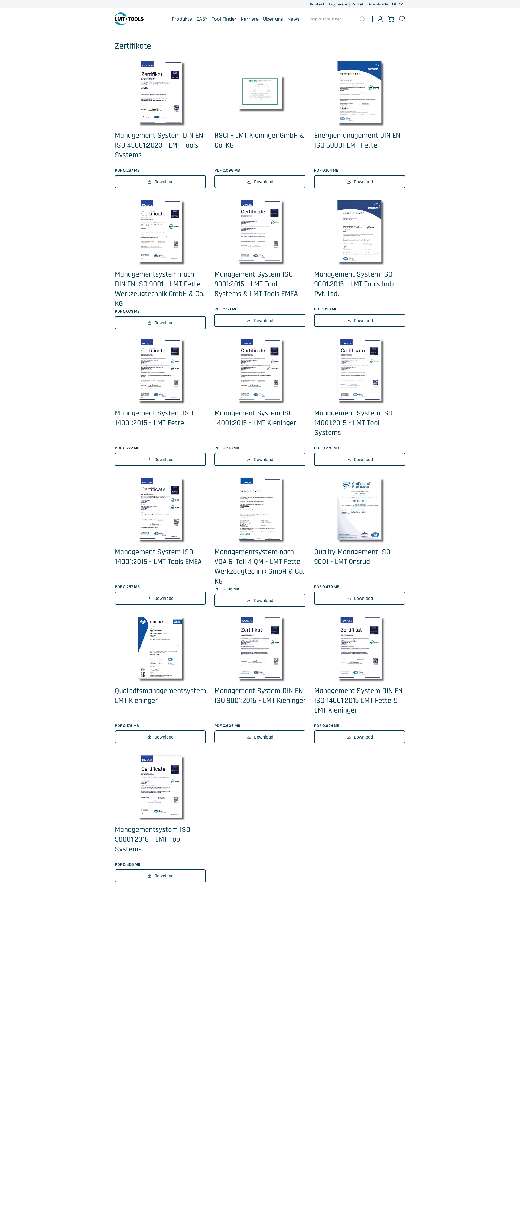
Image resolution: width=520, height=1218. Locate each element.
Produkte (182, 19)
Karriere (250, 19)
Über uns (273, 19)
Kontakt (317, 4)
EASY (201, 19)
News (293, 19)
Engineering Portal (346, 4)
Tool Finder (224, 19)
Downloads (377, 4)
